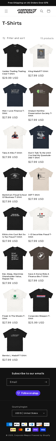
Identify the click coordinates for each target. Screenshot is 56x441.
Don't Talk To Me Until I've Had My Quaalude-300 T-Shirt (39, 155)
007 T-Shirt (34, 195)
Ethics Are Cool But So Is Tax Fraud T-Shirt (14, 235)
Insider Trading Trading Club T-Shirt (14, 72)
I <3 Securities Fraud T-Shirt (40, 235)
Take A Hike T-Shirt (12, 153)
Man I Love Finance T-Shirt (13, 112)
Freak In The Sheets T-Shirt (13, 317)
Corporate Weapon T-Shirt (39, 317)
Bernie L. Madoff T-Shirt (14, 355)
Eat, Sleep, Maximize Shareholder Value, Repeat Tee (12, 276)
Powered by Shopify (41, 435)
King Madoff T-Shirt (38, 71)
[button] (6, 11)
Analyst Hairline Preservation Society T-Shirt (40, 113)
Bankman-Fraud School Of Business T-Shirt (14, 196)
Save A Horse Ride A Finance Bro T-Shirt (38, 275)
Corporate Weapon (22, 435)
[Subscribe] (45, 382)
